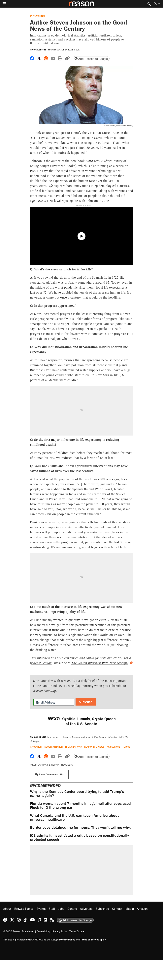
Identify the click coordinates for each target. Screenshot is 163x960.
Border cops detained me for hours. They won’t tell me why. (80, 827)
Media (129, 909)
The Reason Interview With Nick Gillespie (99, 663)
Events (41, 909)
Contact (117, 909)
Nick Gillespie (38, 49)
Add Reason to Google (93, 59)
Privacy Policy (59, 931)
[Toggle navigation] (4, 4)
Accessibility (43, 931)
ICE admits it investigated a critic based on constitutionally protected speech (79, 837)
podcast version (41, 663)
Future (126, 746)
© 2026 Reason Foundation (18, 931)
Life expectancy (73, 746)
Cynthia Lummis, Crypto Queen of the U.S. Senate (81, 721)
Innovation (37, 16)
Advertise (86, 909)
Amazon (142, 909)
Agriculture (113, 746)
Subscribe (85, 702)
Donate (72, 909)
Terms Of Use (76, 931)
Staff (52, 909)
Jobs (61, 909)
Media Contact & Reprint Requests (51, 764)
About (7, 909)
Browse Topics (23, 909)
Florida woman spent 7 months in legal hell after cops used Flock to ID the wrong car (80, 805)
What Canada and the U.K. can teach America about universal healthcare (74, 817)
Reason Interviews (94, 746)
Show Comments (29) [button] (50, 774)
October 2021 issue (69, 49)
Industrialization (53, 746)
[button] (157, 3)
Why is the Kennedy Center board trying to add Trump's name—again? (77, 793)
